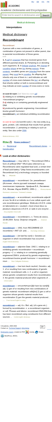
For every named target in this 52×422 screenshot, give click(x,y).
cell (8, 60)
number (6, 80)
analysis (32, 66)
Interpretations (14, 27)
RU (32, 2)
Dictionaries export (7, 332)
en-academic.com (11, 4)
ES (43, 2)
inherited (33, 71)
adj (36, 94)
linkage (25, 66)
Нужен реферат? (22, 142)
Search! (46, 15)
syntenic (6, 71)
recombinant (9, 180)
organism (16, 60)
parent (5, 74)
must (16, 74)
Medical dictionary (26, 22)
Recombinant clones (38, 146)
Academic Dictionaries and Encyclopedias (24, 10)
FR (48, 2)
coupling (6, 68)
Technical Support (15, 328)
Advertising (25, 328)
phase (13, 68)
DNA (24, 130)
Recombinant (9, 161)
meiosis (35, 68)
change (43, 66)
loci (23, 68)
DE (38, 2)
